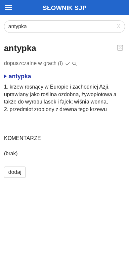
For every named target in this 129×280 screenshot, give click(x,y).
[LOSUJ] (120, 47)
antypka (20, 76)
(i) (60, 63)
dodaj (15, 172)
